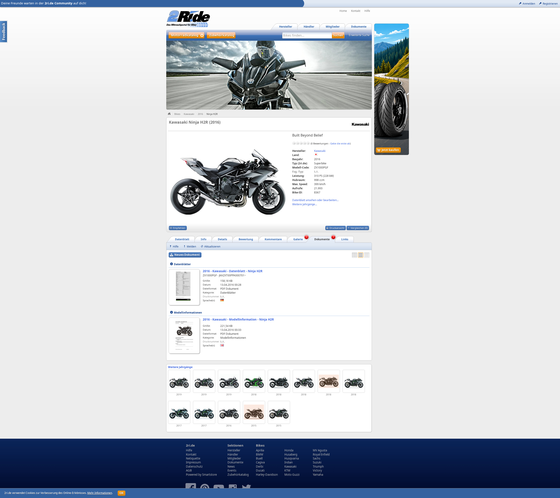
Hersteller (234, 450)
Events (232, 470)
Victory (317, 470)
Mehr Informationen (99, 493)
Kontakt (355, 11)
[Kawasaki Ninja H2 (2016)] (229, 412)
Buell (259, 458)
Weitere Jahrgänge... (304, 204)
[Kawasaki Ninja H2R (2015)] (254, 412)
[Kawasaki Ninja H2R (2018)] (304, 381)
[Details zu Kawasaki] (360, 124)
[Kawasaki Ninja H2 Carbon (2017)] (204, 412)
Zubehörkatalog (238, 475)
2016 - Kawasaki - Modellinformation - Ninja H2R (238, 319)
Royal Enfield (321, 454)
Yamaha (318, 475)
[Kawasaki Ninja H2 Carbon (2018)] (354, 381)
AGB (189, 470)
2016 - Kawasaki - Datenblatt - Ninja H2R (232, 271)
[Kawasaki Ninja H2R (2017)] (179, 412)
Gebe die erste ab (340, 143)
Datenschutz (194, 466)
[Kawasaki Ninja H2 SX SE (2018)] (254, 381)
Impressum (193, 462)
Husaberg (290, 454)
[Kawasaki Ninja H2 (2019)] (179, 381)
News (231, 466)
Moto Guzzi (291, 475)
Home (343, 11)
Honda (288, 450)
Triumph (318, 466)
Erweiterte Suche (359, 35)
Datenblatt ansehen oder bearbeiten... (315, 200)
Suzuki (317, 462)
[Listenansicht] (360, 255)
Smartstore (209, 475)
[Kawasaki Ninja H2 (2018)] (329, 381)
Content (4, 31)
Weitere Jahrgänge (180, 367)
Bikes (177, 114)
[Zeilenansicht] (366, 255)
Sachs (316, 458)
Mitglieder (234, 458)
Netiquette (193, 458)
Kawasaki (189, 114)
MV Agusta (320, 450)
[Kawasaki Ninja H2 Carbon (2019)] (204, 381)
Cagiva (260, 462)
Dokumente (235, 462)
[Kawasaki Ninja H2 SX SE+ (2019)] (229, 381)
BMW (259, 454)
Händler (233, 454)
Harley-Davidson (267, 475)
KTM (287, 470)
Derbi (259, 466)
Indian (288, 462)
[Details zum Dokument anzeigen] (184, 287)
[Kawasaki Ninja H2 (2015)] (279, 412)
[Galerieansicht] (354, 255)
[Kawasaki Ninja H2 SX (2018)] (279, 381)
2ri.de (190, 445)
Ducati (260, 470)
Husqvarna (291, 458)
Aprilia (260, 450)
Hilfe (367, 11)
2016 (200, 114)
